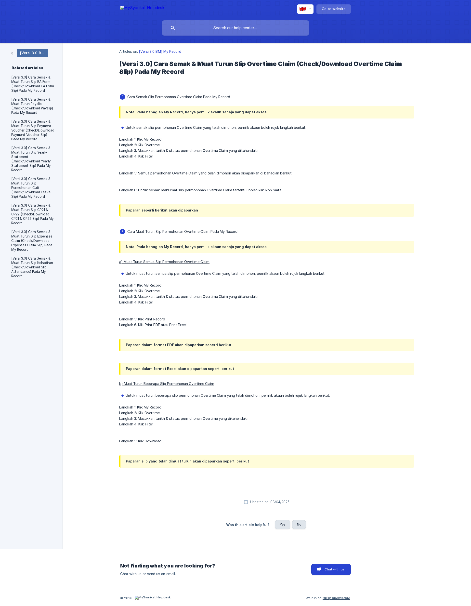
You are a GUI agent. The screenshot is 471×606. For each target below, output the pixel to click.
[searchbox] (235, 28)
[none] (142, 8)
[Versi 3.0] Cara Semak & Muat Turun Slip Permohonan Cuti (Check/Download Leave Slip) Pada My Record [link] (31, 187)
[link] (29, 52)
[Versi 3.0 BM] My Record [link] (160, 51)
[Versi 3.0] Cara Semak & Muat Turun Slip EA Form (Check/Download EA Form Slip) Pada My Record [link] (32, 83)
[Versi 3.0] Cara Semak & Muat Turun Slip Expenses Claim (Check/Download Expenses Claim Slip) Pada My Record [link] (31, 240)
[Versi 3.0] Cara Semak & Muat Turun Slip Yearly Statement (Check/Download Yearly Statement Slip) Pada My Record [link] (31, 159)
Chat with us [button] (334, 569)
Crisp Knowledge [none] (336, 598)
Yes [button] (283, 524)
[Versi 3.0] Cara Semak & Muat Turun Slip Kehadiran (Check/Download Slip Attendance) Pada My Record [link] (32, 267)
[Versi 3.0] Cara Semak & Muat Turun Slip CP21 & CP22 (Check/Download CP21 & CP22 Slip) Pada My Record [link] (32, 214)
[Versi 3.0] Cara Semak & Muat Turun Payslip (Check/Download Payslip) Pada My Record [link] (32, 106)
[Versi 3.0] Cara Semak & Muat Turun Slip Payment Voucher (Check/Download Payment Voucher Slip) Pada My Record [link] (32, 130)
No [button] (299, 524)
